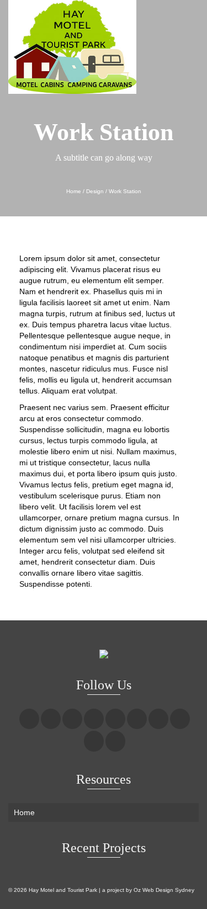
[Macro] (89, 177)
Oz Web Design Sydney (164, 890)
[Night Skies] (117, 177)
